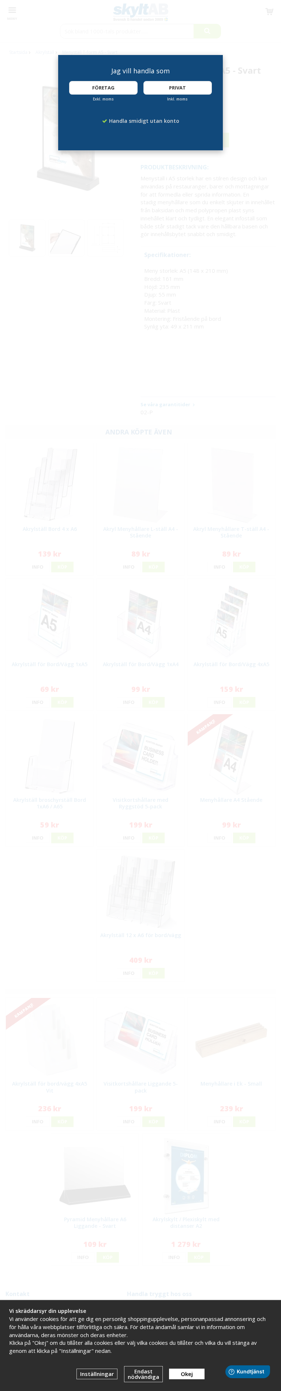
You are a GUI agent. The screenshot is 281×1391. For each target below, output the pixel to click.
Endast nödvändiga (143, 1374)
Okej (187, 1373)
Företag (103, 87)
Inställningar (97, 1373)
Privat (177, 87)
